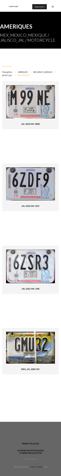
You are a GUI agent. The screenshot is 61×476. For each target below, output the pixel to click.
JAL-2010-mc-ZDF (30, 206)
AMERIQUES (23, 72)
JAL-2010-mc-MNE (30, 124)
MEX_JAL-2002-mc (30, 369)
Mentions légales (30, 459)
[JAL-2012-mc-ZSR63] (30, 266)
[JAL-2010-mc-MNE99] (30, 101)
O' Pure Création (36, 467)
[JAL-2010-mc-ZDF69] (30, 183)
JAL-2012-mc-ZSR (30, 288)
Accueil (7, 66)
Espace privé (39, 7)
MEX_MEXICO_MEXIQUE (42, 72)
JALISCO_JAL (7, 75)
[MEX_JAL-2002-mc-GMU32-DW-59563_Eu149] (30, 347)
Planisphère (7, 72)
